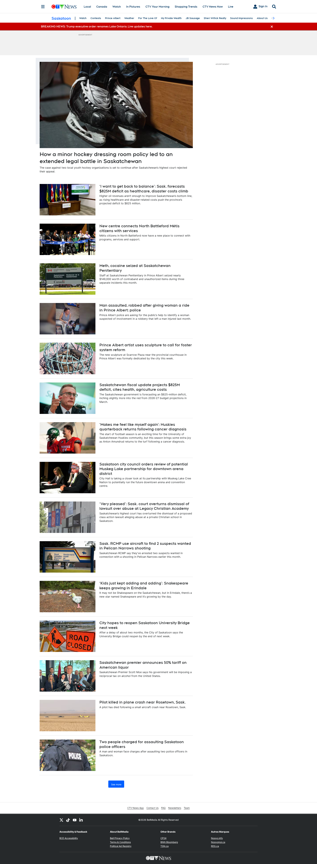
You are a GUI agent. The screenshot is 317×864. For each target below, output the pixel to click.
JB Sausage (193, 18)
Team (187, 807)
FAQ (163, 807)
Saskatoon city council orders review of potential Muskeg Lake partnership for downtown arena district (143, 469)
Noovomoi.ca (218, 842)
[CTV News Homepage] (64, 7)
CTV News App (135, 807)
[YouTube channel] (75, 820)
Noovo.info (217, 838)
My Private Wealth (171, 18)
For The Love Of (147, 18)
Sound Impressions (241, 18)
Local (87, 6)
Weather (129, 18)
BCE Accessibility (68, 838)
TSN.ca (164, 846)
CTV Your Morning (157, 6)
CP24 (163, 838)
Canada (101, 6)
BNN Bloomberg (169, 842)
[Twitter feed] (61, 820)
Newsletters (174, 807)
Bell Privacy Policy (120, 838)
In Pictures (133, 6)
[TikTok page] (68, 820)
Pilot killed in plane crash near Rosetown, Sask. (142, 702)
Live (230, 6)
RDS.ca (215, 846)
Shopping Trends (186, 6)
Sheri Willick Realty (215, 18)
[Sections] (43, 6)
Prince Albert (112, 18)
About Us (262, 18)
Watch (116, 6)
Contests (95, 18)
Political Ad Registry (120, 846)
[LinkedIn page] (81, 820)
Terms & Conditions (120, 842)
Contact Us (152, 807)
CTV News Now (213, 6)
